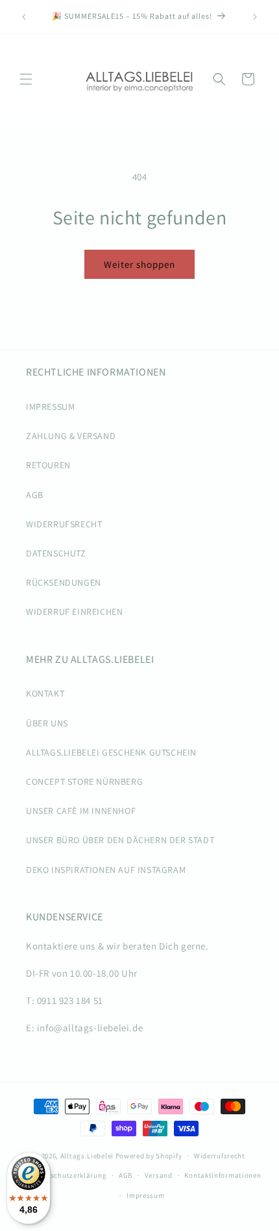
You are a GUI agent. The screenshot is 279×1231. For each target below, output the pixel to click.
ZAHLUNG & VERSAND (70, 436)
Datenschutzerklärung (68, 1175)
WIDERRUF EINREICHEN (74, 611)
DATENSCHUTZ (56, 553)
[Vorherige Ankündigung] (24, 17)
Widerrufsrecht (219, 1155)
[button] (26, 79)
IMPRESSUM (50, 406)
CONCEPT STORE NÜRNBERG (84, 781)
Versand (159, 1175)
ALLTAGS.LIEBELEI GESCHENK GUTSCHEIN (111, 752)
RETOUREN (48, 465)
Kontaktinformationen (222, 1175)
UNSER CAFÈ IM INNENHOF (81, 811)
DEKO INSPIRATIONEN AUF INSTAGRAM (106, 870)
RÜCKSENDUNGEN (63, 582)
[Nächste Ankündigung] (255, 17)
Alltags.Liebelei (87, 1155)
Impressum (145, 1195)
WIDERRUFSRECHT (64, 524)
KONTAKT (45, 693)
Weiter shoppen (139, 264)
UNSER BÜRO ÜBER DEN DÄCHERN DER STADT (120, 840)
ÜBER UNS (47, 723)
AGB (34, 495)
